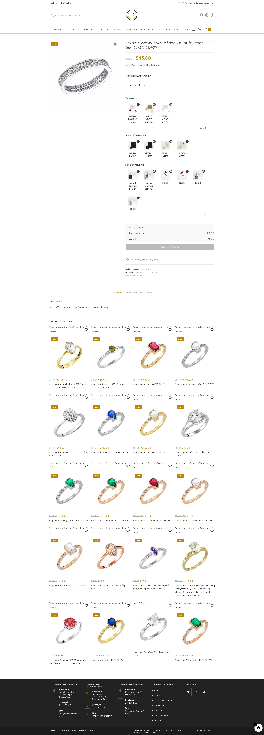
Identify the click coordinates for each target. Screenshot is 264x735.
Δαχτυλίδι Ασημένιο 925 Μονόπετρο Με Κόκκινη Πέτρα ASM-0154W (67, 662)
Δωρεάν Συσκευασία (135, 135)
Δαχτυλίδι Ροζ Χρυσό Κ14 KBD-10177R (109, 520)
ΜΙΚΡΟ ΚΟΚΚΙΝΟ (132, 119)
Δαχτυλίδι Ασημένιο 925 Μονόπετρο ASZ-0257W (151, 653)
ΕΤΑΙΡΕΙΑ (53, 3)
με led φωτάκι (133, 186)
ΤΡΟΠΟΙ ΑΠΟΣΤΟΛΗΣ (160, 705)
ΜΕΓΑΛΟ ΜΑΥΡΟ (149, 154)
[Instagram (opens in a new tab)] (206, 15)
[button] (115, 44)
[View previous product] (208, 42)
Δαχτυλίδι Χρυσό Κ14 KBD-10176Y (107, 660)
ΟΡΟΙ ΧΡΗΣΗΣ (156, 695)
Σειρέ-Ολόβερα (152, 272)
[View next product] (213, 42)
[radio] (133, 85)
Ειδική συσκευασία (134, 164)
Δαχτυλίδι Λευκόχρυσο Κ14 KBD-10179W (195, 384)
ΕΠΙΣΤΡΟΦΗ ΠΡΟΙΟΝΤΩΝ (162, 700)
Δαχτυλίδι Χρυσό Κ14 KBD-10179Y (149, 452)
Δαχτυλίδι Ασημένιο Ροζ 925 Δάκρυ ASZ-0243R (109, 587)
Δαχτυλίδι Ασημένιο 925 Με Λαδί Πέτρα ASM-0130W (107, 386)
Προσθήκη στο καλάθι (170, 247)
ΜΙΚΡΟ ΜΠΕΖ (165, 154)
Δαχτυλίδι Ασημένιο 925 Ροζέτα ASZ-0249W (193, 454)
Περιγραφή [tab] (117, 292)
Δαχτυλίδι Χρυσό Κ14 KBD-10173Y (149, 384)
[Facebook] (188, 692)
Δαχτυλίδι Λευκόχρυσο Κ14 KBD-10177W (68, 520)
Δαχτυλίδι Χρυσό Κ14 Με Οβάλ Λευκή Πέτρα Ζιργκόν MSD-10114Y (67, 386)
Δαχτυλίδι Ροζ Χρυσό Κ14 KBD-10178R (151, 520)
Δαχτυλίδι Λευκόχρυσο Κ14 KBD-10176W (111, 452)
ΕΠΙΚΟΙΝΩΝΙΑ (65, 3)
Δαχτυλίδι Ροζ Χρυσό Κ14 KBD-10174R (67, 585)
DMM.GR (93, 730)
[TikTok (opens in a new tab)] (212, 15)
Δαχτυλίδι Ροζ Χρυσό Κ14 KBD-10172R (193, 660)
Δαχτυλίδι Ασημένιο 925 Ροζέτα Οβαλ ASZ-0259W (68, 454)
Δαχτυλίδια (140, 272)
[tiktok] (204, 692)
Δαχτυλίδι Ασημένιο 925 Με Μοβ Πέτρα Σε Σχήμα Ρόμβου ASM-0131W (153, 587)
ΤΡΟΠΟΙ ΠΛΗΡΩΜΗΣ (159, 715)
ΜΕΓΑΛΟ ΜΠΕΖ (182, 154)
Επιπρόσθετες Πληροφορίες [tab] (138, 292)
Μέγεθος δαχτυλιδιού (139, 75)
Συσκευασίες (131, 98)
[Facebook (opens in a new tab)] (201, 15)
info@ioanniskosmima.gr (69, 714)
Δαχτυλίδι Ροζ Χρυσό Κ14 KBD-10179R (193, 520)
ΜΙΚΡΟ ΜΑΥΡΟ (132, 154)
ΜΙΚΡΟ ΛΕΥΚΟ (165, 119)
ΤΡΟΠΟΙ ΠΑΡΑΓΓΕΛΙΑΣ (160, 710)
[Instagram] (196, 692)
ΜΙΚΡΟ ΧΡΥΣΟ (149, 119)
